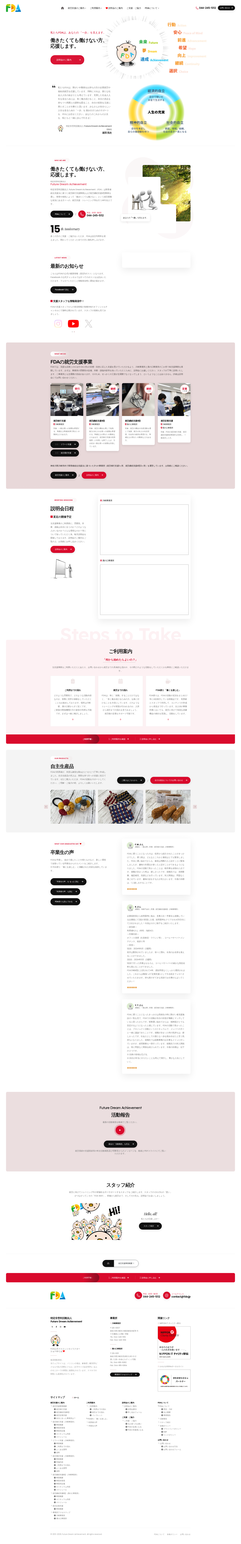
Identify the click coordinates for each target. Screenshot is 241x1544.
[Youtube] (64, 1327)
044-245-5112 (207, 8)
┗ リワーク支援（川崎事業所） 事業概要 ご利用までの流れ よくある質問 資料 (63, 1446)
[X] (52, 1327)
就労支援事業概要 (125, 1263)
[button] (72, 332)
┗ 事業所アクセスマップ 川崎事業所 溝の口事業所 (60, 1515)
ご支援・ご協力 (134, 8)
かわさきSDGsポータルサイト (171, 1366)
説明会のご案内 (115, 8)
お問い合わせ (185, 1534)
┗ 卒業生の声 (91, 1426)
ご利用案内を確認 (118, 739)
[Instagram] (60, 1327)
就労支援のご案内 (76, 8)
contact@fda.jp (181, 1296)
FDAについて (151, 8)
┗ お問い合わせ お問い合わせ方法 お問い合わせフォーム (169, 1446)
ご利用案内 (95, 8)
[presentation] (13, 47)
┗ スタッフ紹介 (164, 1422)
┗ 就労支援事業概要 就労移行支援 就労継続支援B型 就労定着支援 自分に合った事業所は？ (63, 1412)
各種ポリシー (172, 1534)
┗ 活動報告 (162, 1419)
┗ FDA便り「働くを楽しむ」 (97, 1419)
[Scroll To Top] (236, 1541)
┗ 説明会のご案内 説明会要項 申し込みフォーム (132, 1409)
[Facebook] (56, 1327)
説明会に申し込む (149, 739)
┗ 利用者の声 (91, 1422)
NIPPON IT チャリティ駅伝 (170, 1323)
